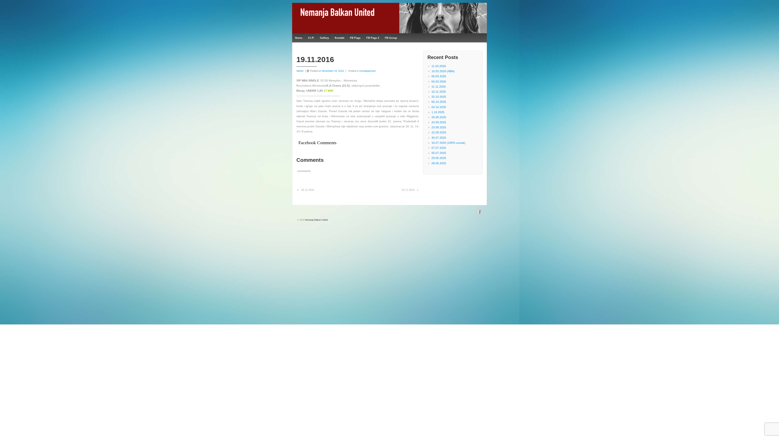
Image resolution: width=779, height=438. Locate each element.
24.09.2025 (438, 122)
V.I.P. (311, 37)
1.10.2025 (437, 112)
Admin (299, 71)
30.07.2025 (438, 137)
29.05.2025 (438, 158)
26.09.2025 (438, 117)
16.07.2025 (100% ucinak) (448, 142)
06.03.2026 (438, 76)
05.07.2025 (438, 153)
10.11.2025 (438, 91)
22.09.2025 (438, 132)
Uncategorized (367, 71)
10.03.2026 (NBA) (443, 71)
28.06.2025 (438, 163)
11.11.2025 (438, 86)
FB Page (355, 37)
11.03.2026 (438, 66)
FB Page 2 (372, 37)
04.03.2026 (438, 81)
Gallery (324, 37)
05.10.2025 (438, 101)
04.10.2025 (438, 107)
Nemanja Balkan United (316, 220)
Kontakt (339, 37)
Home (298, 37)
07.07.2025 (438, 147)
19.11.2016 (307, 189)
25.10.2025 (438, 96)
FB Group (391, 37)
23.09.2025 (438, 127)
